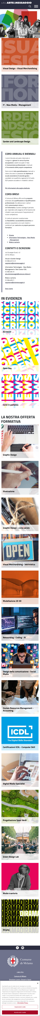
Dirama (11, 235)
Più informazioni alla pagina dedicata (17, 188)
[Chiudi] (38, 983)
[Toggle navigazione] (36, 6)
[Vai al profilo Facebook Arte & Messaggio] (17, 947)
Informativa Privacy (22, 1003)
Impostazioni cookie (20, 1007)
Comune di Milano (20, 976)
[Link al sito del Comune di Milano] (20, 961)
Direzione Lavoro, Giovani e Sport (20, 979)
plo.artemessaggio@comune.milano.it (17, 274)
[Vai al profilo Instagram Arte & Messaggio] (22, 947)
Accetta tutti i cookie (20, 1012)
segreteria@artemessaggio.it (15, 263)
